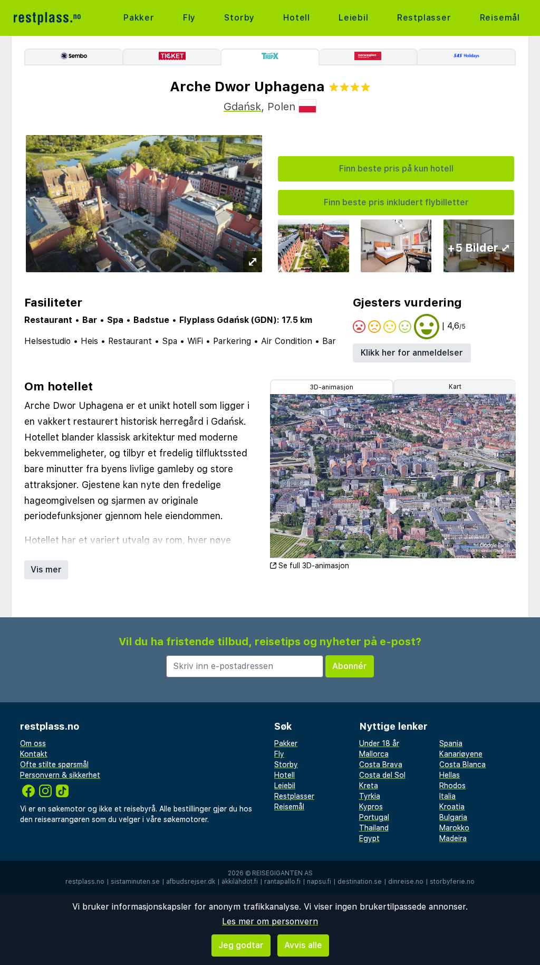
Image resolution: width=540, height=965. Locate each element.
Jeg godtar (241, 945)
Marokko (454, 828)
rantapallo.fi (282, 881)
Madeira (453, 838)
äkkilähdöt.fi (239, 881)
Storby (239, 18)
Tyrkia (369, 796)
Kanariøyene (461, 754)
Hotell (296, 18)
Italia (447, 796)
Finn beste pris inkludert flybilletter (396, 202)
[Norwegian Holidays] (369, 57)
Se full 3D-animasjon (313, 565)
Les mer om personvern (270, 921)
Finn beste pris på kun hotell (396, 169)
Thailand (374, 828)
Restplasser (424, 18)
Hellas (449, 775)
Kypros (371, 806)
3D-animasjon (331, 387)
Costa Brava (380, 764)
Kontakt (33, 754)
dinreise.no (405, 881)
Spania (450, 743)
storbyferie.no (452, 881)
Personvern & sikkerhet (60, 775)
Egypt (369, 838)
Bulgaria (453, 817)
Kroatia (452, 806)
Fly (189, 18)
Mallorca (374, 754)
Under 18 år (379, 743)
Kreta (368, 785)
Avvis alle (303, 945)
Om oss (33, 743)
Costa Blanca (462, 764)
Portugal (374, 817)
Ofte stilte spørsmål (54, 764)
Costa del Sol (382, 775)
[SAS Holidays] (467, 57)
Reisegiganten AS (282, 873)
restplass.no (84, 881)
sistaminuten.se (135, 881)
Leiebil (354, 18)
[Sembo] (73, 57)
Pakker (139, 18)
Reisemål (500, 18)
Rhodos (452, 785)
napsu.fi (319, 881)
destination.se (360, 881)
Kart (455, 386)
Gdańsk (242, 106)
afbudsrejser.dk (190, 881)
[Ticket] (171, 57)
